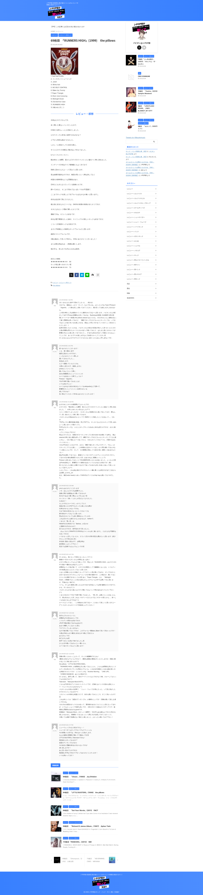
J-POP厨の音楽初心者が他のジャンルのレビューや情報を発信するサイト (101, 874)
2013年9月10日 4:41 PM (66, 554)
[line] (87, 275)
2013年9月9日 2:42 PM (66, 346)
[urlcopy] (98, 275)
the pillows (56, 285)
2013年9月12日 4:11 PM (66, 725)
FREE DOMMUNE (144, 76)
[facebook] (77, 275)
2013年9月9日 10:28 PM (66, 402)
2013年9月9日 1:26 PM (66, 300)
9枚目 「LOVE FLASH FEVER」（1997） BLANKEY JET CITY (146, 108)
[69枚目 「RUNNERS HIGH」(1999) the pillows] (82, 275)
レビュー (55, 282)
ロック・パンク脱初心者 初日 (136, 151)
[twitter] (71, 275)
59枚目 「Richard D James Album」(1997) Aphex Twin (87, 826)
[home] (144, 47)
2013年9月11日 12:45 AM (66, 613)
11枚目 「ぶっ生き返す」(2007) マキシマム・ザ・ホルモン (147, 61)
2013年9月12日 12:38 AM (66, 653)
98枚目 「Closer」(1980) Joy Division (80, 777)
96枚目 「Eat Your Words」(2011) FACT (80, 810)
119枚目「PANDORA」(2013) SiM (77, 842)
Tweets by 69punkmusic (135, 137)
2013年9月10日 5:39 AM (66, 485)
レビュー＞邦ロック (65, 282)
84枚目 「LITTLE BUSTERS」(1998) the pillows (83, 792)
